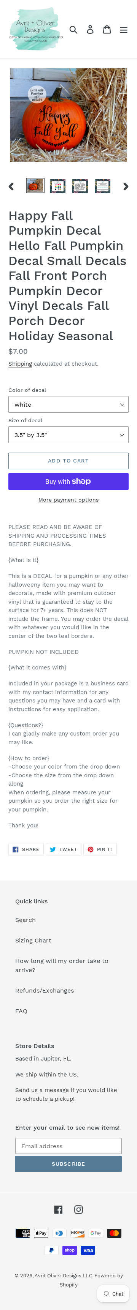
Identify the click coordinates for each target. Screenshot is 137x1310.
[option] (35, 186)
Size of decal (25, 420)
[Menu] (123, 29)
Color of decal (27, 390)
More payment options (68, 500)
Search (25, 919)
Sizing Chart (33, 940)
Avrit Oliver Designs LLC (63, 1275)
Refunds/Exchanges (44, 990)
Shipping (20, 363)
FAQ (21, 1011)
